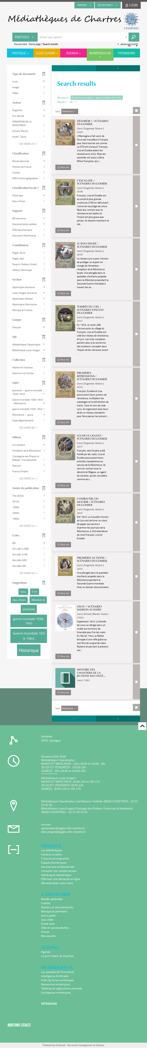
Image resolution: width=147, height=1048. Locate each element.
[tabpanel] (73, 393)
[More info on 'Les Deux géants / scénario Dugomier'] (65, 447)
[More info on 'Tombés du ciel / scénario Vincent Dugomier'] (65, 318)
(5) (27, 143)
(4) (27, 478)
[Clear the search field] (127, 37)
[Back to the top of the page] (142, 726)
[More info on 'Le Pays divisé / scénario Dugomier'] (65, 255)
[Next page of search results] (118, 68)
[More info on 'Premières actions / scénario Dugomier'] (65, 566)
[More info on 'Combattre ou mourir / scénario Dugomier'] (65, 510)
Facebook (46, 736)
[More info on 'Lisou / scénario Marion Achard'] (65, 618)
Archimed (60, 1045)
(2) (27, 525)
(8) (27, 427)
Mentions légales (19, 1025)
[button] (29, 81)
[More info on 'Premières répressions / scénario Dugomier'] (65, 384)
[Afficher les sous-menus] (90, 5)
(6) (27, 573)
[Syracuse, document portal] (73, 21)
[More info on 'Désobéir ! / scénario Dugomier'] (65, 132)
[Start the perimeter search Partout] (134, 37)
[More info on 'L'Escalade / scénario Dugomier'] (65, 192)
